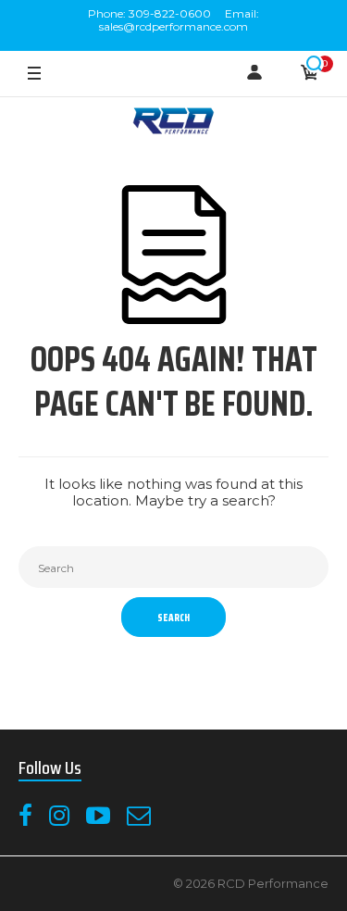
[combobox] (173, 567)
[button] (314, 64)
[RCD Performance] (174, 122)
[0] (310, 74)
